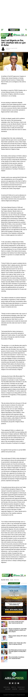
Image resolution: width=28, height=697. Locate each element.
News (12, 579)
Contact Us (21, 689)
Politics (17, 579)
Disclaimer (7, 689)
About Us (13, 687)
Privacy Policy (21, 687)
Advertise (14, 689)
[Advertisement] (14, 14)
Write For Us (7, 687)
